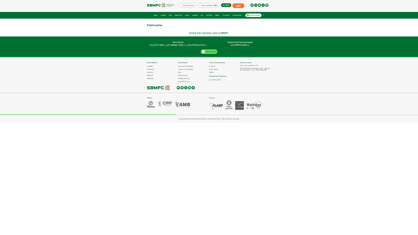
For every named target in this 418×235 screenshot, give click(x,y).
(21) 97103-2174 (196, 45)
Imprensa (150, 78)
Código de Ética (184, 78)
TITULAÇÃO (226, 15)
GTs (202, 15)
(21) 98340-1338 (175, 45)
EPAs (170, 15)
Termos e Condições (185, 69)
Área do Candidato (209, 5)
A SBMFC (163, 15)
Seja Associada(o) (254, 15)
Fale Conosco (210, 51)
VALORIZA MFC (237, 15)
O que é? (212, 66)
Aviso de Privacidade (185, 66)
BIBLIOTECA (178, 15)
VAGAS (187, 15)
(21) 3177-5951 (157, 45)
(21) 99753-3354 (239, 45)
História (150, 72)
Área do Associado (188, 5)
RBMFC (217, 15)
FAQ (179, 72)
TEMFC (211, 72)
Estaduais (150, 69)
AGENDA (195, 15)
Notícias (150, 75)
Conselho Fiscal (183, 81)
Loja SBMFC (238, 5)
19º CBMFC (226, 5)
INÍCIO (156, 15)
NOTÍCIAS (209, 15)
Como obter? (214, 69)
